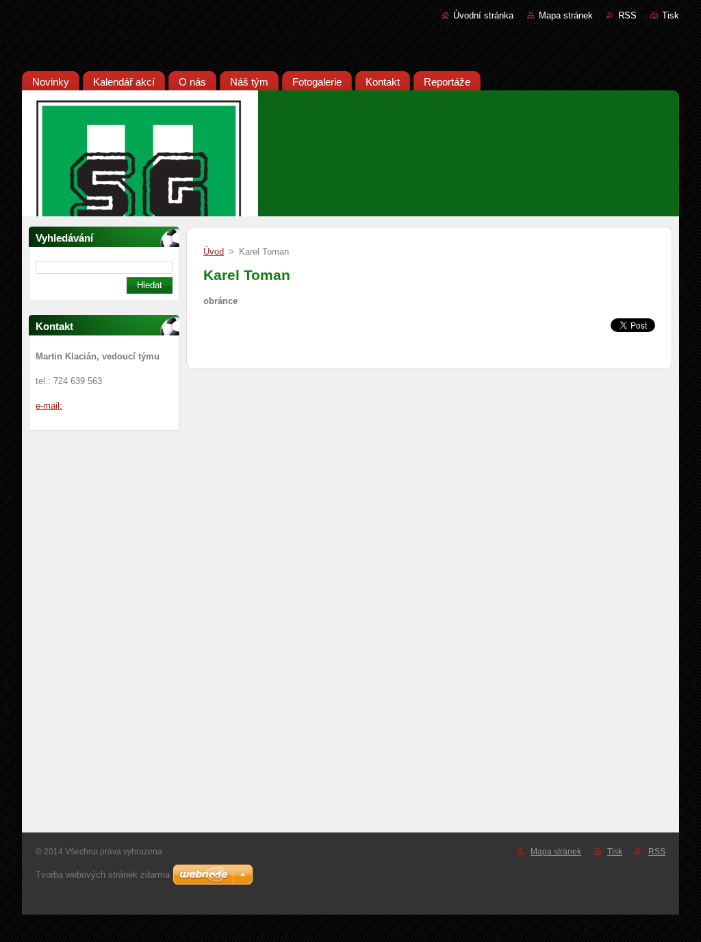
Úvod (213, 251)
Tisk (670, 15)
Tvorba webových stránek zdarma (103, 874)
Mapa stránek (566, 15)
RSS (627, 15)
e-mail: (49, 405)
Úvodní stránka (483, 15)
